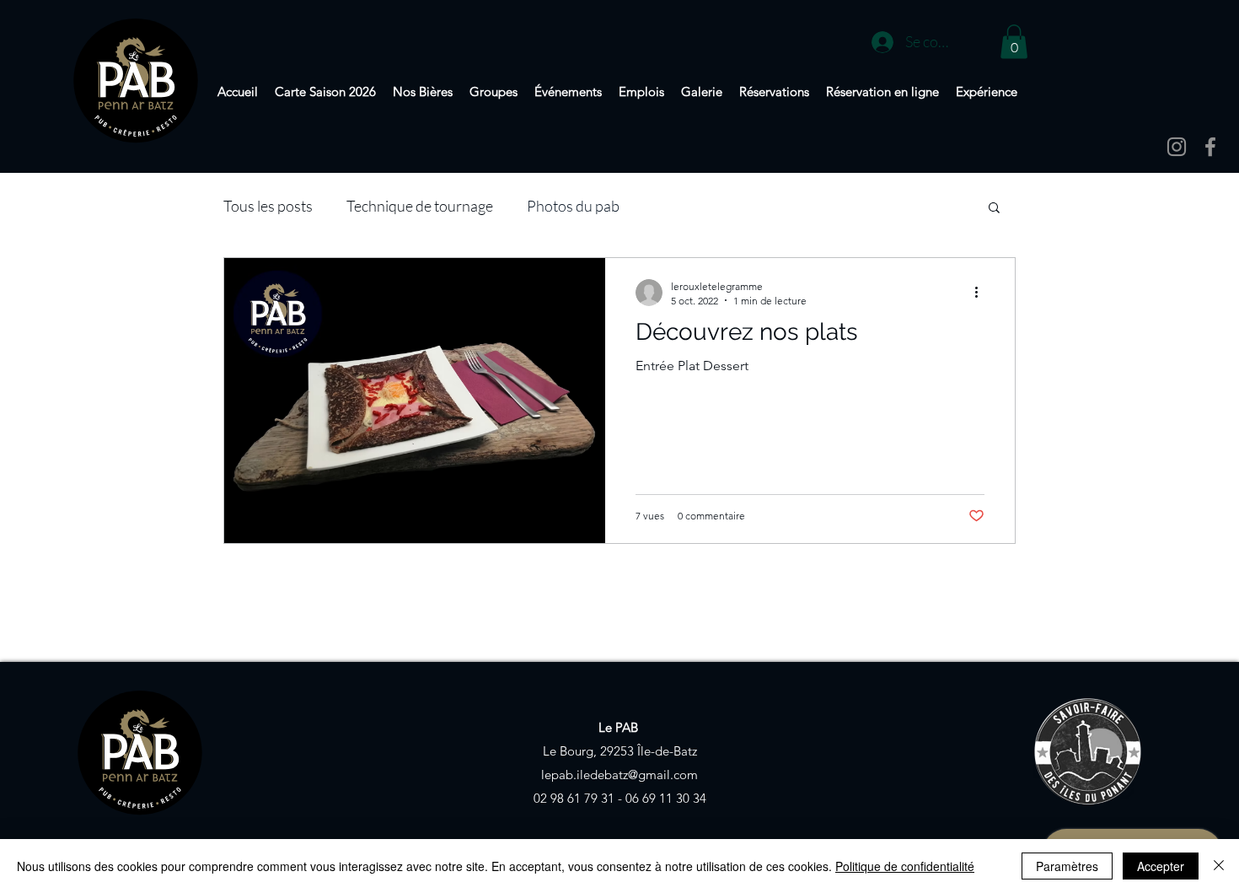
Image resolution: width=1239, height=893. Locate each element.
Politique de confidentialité (904, 866)
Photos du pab (573, 205)
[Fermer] (1219, 866)
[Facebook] (1210, 146)
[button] (1014, 41)
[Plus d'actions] (982, 292)
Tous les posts (268, 205)
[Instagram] (1176, 146)
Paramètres (1067, 866)
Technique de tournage (419, 205)
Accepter (1160, 866)
